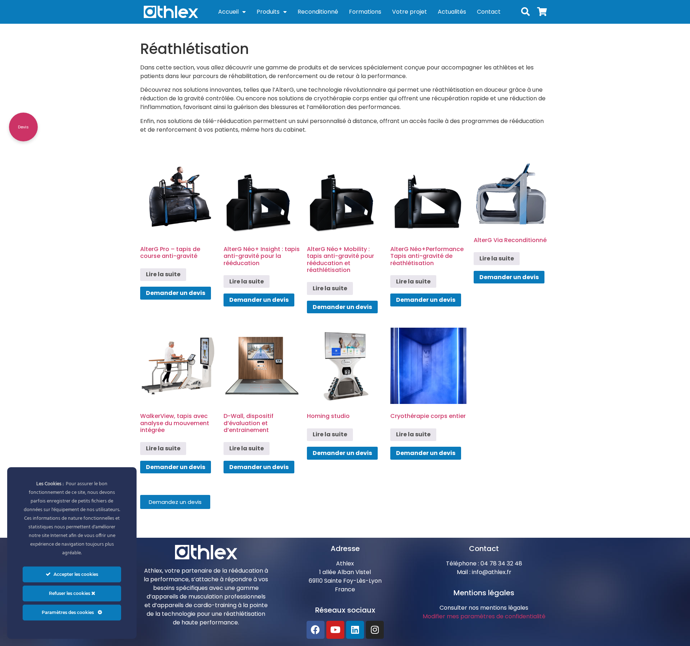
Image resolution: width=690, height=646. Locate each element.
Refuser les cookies (70, 593)
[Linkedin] (355, 630)
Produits (268, 12)
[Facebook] (316, 630)
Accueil (228, 12)
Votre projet (409, 12)
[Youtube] (335, 630)
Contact (489, 12)
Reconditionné (318, 12)
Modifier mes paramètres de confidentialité (484, 616)
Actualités (452, 12)
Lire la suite (163, 274)
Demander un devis (175, 293)
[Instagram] (375, 630)
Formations (365, 12)
